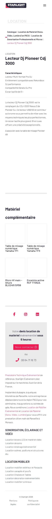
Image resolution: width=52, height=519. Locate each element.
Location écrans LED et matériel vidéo (23, 439)
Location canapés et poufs (18, 471)
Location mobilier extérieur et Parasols (23, 467)
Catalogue (12, 32)
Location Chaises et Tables (18, 474)
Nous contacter (24, 347)
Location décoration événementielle (22, 478)
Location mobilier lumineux (18, 482)
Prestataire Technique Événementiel (22, 375)
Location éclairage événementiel (20, 446)
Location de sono (13, 443)
